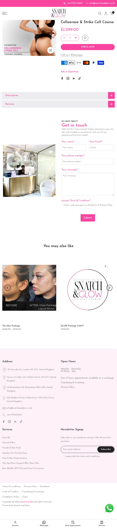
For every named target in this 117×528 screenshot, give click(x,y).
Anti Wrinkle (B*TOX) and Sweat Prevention (23, 468)
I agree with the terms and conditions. (82, 456)
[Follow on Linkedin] (73, 78)
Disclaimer (93, 205)
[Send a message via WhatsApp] (109, 508)
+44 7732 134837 (75, 3)
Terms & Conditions (11, 486)
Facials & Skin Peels (11, 448)
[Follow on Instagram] (68, 78)
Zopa (24, 497)
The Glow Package (11, 326)
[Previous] (8, 288)
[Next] (109, 288)
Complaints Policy (10, 497)
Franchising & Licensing (72, 383)
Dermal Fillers (8, 443)
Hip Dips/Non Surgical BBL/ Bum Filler (20, 463)
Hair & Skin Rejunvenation (14, 458)
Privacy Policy (106, 205)
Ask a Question (69, 71)
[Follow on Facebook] (62, 78)
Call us (64, 55)
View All (6, 437)
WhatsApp (77, 55)
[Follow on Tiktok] (79, 78)
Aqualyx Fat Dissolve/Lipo (14, 453)
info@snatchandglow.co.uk (102, 3)
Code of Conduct (10, 492)
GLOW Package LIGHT (72, 326)
